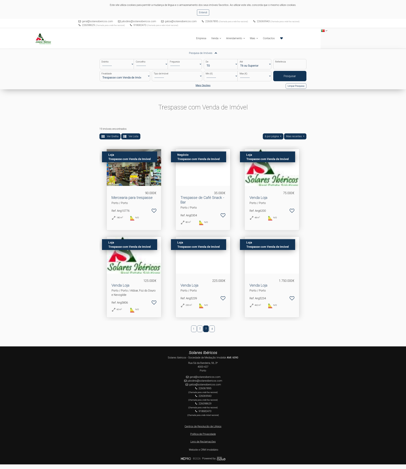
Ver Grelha (112, 136)
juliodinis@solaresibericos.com (138, 21)
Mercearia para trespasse (132, 197)
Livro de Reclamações (203, 441)
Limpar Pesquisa (296, 86)
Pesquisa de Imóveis (201, 53)
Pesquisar (290, 76)
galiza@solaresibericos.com (181, 21)
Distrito (105, 61)
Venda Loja (258, 197)
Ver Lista (133, 136)
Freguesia (175, 61)
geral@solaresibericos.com (97, 21)
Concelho (140, 61)
